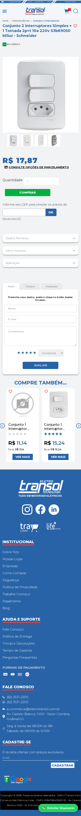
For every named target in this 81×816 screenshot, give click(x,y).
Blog (6, 608)
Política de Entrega (17, 636)
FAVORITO (10, 391)
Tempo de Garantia (17, 650)
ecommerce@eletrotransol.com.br (33, 709)
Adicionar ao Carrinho (22, 457)
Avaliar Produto (40, 365)
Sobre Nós (10, 552)
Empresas (10, 566)
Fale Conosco (13, 629)
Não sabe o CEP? (11, 219)
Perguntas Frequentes (19, 657)
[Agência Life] (54, 527)
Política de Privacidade (20, 587)
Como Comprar (14, 573)
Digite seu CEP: (40, 204)
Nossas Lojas (12, 559)
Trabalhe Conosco (16, 594)
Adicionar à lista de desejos (75, 26)
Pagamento (11, 601)
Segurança (10, 580)
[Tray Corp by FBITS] (29, 528)
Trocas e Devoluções (18, 643)
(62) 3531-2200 (17, 697)
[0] (66, 11)
